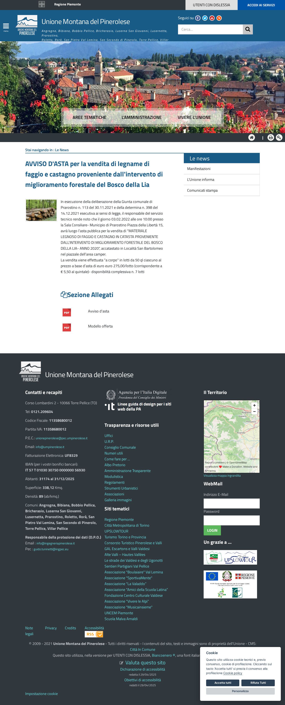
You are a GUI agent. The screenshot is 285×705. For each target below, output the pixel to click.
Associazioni (114, 494)
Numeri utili (114, 453)
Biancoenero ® (163, 655)
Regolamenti (115, 482)
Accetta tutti (222, 682)
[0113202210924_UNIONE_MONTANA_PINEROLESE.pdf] (66, 312)
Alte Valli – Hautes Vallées (125, 554)
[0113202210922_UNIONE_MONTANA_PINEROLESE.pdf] (66, 327)
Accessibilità (94, 628)
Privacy (51, 628)
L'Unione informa (200, 179)
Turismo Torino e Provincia (125, 537)
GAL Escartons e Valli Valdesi (127, 548)
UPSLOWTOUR (116, 531)
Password (211, 511)
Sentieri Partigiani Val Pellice (127, 566)
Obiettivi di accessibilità (142, 680)
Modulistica (114, 476)
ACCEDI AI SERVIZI (261, 5)
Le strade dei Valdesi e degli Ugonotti (134, 560)
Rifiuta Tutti (258, 682)
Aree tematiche (89, 117)
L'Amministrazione (139, 137)
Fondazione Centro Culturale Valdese (134, 595)
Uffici (109, 435)
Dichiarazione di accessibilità (142, 669)
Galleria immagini (118, 500)
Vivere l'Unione (194, 117)
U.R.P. (109, 441)
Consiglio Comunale (120, 447)
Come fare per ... (117, 459)
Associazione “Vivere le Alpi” (127, 601)
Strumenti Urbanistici (121, 488)
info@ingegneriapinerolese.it (56, 543)
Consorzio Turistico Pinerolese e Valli (133, 543)
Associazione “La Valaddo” (125, 584)
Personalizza (240, 691)
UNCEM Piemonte (119, 613)
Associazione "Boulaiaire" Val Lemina (134, 572)
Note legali (29, 631)
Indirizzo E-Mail (216, 494)
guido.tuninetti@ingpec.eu (51, 549)
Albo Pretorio (115, 465)
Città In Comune (142, 649)
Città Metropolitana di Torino (127, 525)
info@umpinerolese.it (50, 446)
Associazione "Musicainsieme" (129, 607)
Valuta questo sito (145, 662)
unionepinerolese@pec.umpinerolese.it (61, 438)
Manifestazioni (198, 168)
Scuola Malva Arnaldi (121, 619)
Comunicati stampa (202, 190)
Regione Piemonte (67, 4)
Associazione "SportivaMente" (128, 578)
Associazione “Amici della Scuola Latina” (136, 589)
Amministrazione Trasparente (128, 470)
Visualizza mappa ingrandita (222, 475)
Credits (70, 628)
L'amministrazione (142, 117)
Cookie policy (232, 673)
